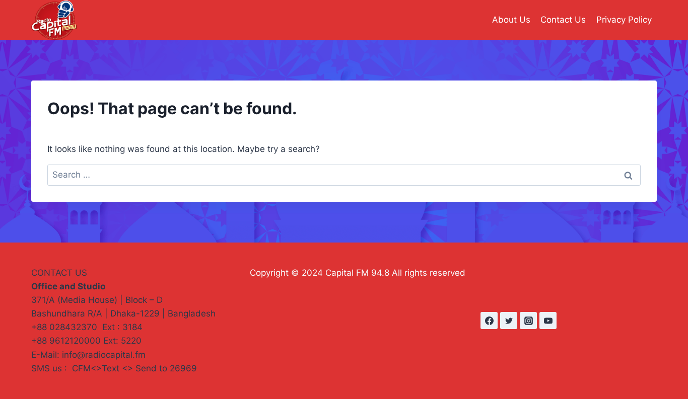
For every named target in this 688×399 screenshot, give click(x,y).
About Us (511, 20)
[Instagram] (528, 320)
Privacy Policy (624, 20)
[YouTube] (548, 320)
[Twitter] (508, 320)
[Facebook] (489, 320)
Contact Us (563, 20)
